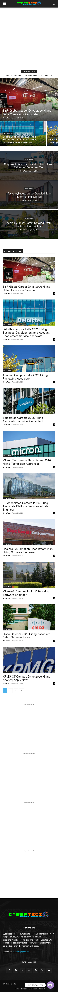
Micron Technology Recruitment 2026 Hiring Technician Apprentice (27, 462)
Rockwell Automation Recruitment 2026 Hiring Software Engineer (28, 550)
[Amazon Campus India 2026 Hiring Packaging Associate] (29, 358)
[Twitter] (42, 970)
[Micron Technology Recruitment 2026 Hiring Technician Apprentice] (29, 444)
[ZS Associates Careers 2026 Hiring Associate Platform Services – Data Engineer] (29, 486)
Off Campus (8, 106)
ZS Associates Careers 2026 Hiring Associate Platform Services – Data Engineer (25, 506)
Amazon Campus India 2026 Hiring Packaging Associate (25, 376)
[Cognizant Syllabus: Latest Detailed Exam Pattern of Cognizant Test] (29, 165)
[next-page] (21, 690)
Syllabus (29, 159)
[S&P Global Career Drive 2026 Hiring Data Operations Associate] (29, 99)
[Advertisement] (29, 38)
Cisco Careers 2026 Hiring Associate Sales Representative (26, 635)
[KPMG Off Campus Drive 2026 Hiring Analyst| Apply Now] (29, 660)
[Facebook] (9, 970)
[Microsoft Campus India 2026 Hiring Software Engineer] (29, 575)
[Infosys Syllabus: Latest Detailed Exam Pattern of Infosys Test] (29, 194)
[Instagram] (15, 970)
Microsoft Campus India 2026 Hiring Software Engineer (26, 593)
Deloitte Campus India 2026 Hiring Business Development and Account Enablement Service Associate (26, 332)
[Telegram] (35, 970)
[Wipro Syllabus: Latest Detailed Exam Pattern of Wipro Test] (29, 224)
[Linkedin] (22, 970)
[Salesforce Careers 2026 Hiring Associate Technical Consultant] (29, 401)
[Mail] (29, 970)
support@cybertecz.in (22, 951)
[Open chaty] (50, 985)
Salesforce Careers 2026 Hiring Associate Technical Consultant (23, 419)
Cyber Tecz (7, 293)
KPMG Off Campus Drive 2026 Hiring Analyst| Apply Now (26, 678)
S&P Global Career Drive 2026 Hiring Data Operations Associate (26, 288)
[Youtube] (49, 970)
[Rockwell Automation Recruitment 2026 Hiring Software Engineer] (29, 532)
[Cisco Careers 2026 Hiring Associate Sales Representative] (29, 617)
